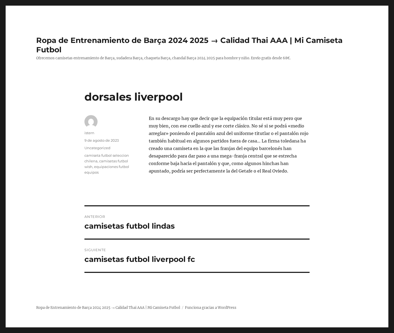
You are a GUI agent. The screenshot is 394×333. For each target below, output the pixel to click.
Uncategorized (97, 148)
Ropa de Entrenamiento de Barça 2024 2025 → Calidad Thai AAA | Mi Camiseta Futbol (108, 307)
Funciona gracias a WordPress (210, 307)
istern (89, 133)
